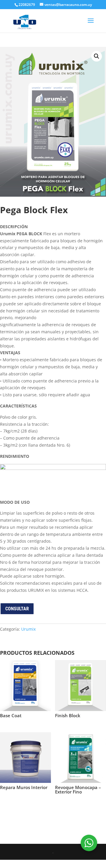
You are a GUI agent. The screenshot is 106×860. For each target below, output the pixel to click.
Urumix (28, 629)
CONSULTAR (17, 609)
